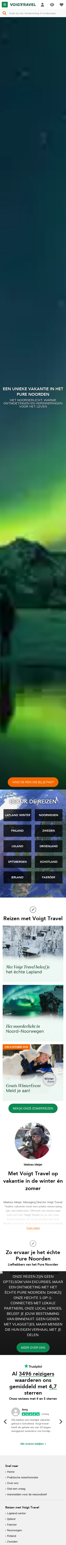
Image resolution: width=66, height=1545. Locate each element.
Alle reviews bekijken (32, 1443)
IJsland (11, 1519)
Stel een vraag (16, 1488)
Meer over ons (33, 1347)
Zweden (12, 1541)
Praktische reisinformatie (22, 1477)
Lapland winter (16, 1513)
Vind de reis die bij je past (33, 782)
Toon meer (33, 1228)
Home (11, 1471)
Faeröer (12, 1524)
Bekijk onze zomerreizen (33, 1108)
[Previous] (6, 1422)
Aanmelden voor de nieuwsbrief (27, 1494)
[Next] (60, 1422)
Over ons (12, 1483)
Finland (11, 1536)
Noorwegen (14, 1530)
